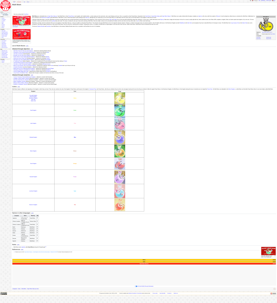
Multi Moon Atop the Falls (19, 50)
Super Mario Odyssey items (33, 288)
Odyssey (87, 17)
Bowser (218, 16)
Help (2, 37)
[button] (274, 260)
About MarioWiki (162, 293)
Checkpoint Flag (92, 89)
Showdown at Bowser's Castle (20, 69)
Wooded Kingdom (30, 56)
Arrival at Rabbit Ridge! (18, 71)
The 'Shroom (4, 40)
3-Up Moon (26, 14)
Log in (274, 0)
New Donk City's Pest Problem (20, 59)
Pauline (65, 61)
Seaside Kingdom (27, 64)
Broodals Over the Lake (19, 55)
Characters (4, 19)
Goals (144, 261)
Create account (268, 0)
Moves (3, 27)
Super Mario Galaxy (156, 16)
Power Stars (209, 89)
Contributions (263, 0)
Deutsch (3, 60)
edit (27, 45)
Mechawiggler (48, 59)
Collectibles (23, 288)
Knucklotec (48, 26)
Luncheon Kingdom (32, 65)
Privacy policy (155, 293)
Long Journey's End (235, 22)
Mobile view (176, 293)
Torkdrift (48, 58)
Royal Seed (259, 38)
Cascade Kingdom (29, 50)
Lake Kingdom (27, 55)
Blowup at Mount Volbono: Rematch (21, 82)
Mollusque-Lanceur (46, 64)
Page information (5, 57)
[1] (45, 246)
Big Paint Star (268, 37)
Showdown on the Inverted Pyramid (21, 52)
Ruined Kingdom (31, 68)
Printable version (5, 54)
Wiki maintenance (5, 33)
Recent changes (5, 34)
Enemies (3, 24)
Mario (110, 19)
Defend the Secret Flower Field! (20, 58)
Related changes (5, 52)
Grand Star (258, 37)
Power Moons (71, 16)
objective (200, 16)
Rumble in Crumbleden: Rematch (20, 84)
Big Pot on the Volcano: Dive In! (20, 65)
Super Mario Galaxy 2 (166, 16)
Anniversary (4, 44)
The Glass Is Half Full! (18, 64)
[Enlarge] (29, 25)
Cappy (17, 25)
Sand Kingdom (15, 26)
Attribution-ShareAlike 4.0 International (135, 293)
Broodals (48, 71)
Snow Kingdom (29, 62)
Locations (3, 20)
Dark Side (190, 22)
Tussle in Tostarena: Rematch (20, 76)
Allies (3, 23)
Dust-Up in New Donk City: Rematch (21, 79)
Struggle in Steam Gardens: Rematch (21, 78)
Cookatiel (60, 65)
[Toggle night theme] (250, 0)
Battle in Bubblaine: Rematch (20, 81)
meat (52, 65)
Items (3, 22)
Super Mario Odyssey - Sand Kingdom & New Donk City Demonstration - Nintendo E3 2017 (41, 251)
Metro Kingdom (30, 59)
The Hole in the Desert (18, 53)
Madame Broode (40, 26)
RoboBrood (182, 22)
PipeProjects (4, 43)
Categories (15, 288)
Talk (259, 0)
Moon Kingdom (232, 89)
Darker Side (244, 22)
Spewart (47, 56)
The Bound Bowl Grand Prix (19, 62)
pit (138, 20)
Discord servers (5, 47)
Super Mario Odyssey (266, 32)
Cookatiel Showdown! (18, 67)
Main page (3, 30)
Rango (43, 55)
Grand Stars (147, 16)
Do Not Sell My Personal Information (145, 286)
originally (23, 247)
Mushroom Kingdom (46, 17)
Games (3, 18)
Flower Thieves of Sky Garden (20, 56)
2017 (271, 32)
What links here (4, 50)
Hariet (48, 52)
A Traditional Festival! (18, 61)
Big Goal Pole (268, 38)
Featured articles (5, 32)
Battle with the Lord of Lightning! (20, 68)
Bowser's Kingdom (30, 69)
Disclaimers (169, 293)
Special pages (4, 53)
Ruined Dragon (51, 68)
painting (53, 20)
